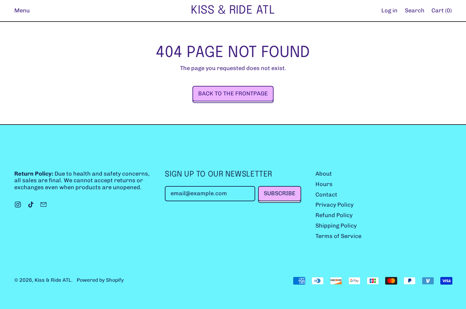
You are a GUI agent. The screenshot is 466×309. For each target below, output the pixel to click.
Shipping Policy (336, 225)
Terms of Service (338, 236)
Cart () (441, 12)
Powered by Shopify (100, 280)
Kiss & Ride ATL (233, 10)
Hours (324, 184)
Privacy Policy (334, 204)
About (323, 173)
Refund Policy (334, 215)
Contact (326, 194)
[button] (414, 10)
